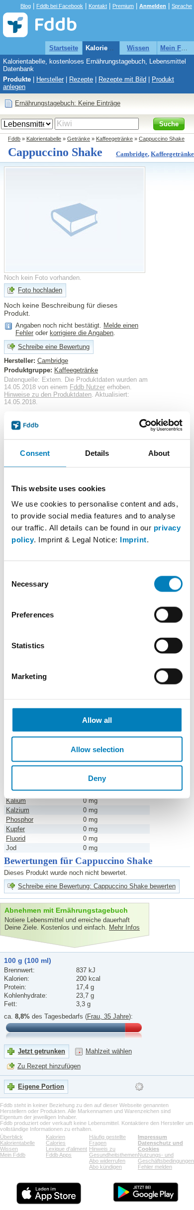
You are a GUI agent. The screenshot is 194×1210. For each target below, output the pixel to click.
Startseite (63, 48)
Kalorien (55, 1137)
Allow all (97, 720)
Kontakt (98, 6)
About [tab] (159, 452)
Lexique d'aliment (66, 1149)
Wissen (138, 48)
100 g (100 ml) (27, 960)
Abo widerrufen (107, 1161)
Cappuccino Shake (162, 139)
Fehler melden (155, 1167)
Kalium (16, 800)
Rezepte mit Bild (122, 79)
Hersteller (50, 79)
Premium (123, 6)
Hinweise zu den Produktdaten (48, 394)
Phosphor (19, 819)
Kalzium (17, 810)
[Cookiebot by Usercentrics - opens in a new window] (140, 425)
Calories (56, 1143)
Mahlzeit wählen (109, 1051)
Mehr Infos (124, 927)
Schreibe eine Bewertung (54, 346)
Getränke (78, 139)
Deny (97, 778)
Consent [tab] (35, 452)
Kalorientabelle (109, 48)
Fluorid (15, 838)
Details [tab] (97, 452)
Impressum (152, 1137)
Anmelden (152, 6)
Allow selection (97, 749)
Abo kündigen (105, 1167)
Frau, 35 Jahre (108, 1016)
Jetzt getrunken (41, 1051)
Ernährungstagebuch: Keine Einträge (67, 103)
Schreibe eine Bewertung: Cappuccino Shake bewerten (97, 886)
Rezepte (81, 79)
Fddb (14, 139)
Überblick (11, 1137)
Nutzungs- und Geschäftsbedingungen (166, 1158)
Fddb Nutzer (87, 387)
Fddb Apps (59, 1155)
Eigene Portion (41, 1086)
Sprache (182, 6)
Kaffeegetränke (114, 139)
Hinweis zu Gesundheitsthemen (113, 1152)
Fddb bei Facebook (59, 6)
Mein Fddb (176, 48)
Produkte (17, 79)
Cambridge (132, 154)
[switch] (168, 615)
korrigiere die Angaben (81, 333)
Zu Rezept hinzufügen (49, 1066)
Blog (25, 6)
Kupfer (15, 829)
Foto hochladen (40, 290)
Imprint (133, 539)
